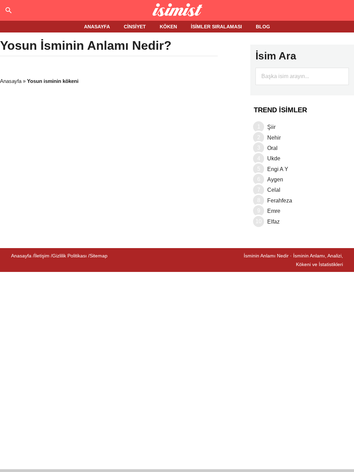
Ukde (273, 158)
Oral (272, 148)
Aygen (275, 179)
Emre (273, 211)
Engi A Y (277, 169)
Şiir (271, 127)
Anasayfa (10, 81)
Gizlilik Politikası (69, 255)
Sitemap (99, 255)
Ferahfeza (279, 201)
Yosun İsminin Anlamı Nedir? (85, 45)
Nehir (274, 138)
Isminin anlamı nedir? (177, 10)
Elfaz (273, 222)
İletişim (41, 255)
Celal (273, 190)
